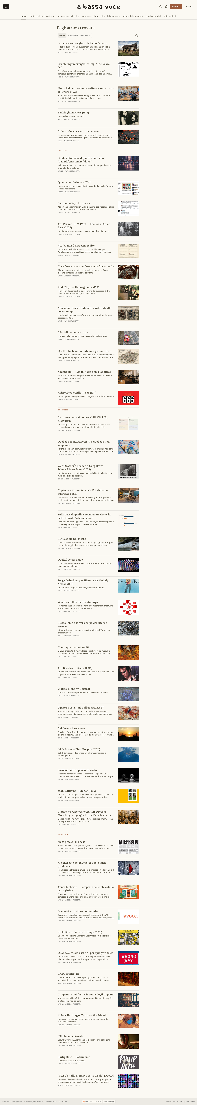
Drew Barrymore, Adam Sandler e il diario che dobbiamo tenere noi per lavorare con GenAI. (84, 1041)
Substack (169, 1101)
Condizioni (48, 1101)
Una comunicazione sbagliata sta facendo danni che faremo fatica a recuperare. (85, 187)
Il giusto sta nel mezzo (72, 538)
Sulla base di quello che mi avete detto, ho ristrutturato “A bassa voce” (84, 516)
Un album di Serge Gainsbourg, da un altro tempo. (81, 587)
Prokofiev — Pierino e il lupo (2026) (80, 932)
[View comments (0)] (77, 403)
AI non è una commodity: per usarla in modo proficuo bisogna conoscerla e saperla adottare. (83, 271)
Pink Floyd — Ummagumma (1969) (79, 287)
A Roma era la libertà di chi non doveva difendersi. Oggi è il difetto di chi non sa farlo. (85, 999)
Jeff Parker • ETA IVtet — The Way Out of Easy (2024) (84, 225)
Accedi (188, 6)
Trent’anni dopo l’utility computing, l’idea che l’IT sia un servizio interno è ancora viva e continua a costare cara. (83, 978)
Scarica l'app (109, 1101)
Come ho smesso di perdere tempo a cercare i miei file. (83, 692)
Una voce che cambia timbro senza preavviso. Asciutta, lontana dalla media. (83, 1020)
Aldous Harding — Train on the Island (82, 1015)
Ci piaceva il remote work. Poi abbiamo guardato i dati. (83, 492)
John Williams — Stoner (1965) (77, 790)
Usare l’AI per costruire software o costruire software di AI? (86, 90)
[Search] (160, 6)
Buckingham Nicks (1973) (73, 112)
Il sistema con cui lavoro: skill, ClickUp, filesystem (83, 419)
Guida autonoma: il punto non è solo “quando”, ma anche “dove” (81, 159)
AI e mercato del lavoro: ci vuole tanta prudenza (82, 864)
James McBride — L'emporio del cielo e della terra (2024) (86, 888)
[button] (23, 16)
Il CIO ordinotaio (68, 973)
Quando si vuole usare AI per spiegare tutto (85, 952)
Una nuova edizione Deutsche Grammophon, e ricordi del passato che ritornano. (84, 937)
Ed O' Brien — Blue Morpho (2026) (79, 749)
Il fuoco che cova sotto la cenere (78, 131)
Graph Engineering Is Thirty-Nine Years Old (83, 65)
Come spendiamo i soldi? (73, 647)
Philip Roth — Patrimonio (74, 1057)
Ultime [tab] (62, 35)
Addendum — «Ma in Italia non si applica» (84, 371)
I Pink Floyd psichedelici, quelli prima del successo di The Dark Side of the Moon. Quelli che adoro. (84, 292)
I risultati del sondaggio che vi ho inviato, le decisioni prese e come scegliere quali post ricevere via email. (86, 523)
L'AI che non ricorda (70, 1036)
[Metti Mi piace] (59, 403)
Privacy (40, 1101)
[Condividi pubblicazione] (166, 6)
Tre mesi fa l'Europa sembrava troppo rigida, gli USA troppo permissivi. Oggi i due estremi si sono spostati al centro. (85, 543)
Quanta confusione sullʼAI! (74, 182)
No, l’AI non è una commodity (76, 245)
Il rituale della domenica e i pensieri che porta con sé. (82, 336)
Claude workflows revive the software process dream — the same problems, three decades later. (85, 820)
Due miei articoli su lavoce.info (78, 911)
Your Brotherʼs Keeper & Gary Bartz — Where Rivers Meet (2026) (82, 467)
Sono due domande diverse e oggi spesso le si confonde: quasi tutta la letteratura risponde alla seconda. (84, 96)
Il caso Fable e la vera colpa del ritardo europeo (82, 624)
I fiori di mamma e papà (73, 332)
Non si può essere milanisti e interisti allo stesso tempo (84, 309)
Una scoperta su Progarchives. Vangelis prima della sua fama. (86, 396)
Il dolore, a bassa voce (71, 728)
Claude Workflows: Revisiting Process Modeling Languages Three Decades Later (84, 813)
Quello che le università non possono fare (84, 351)
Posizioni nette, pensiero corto (77, 770)
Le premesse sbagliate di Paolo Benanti (82, 43)
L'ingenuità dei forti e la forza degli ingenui (86, 994)
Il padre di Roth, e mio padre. (71, 1060)
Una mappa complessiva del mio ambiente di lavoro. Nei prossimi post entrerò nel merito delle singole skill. (84, 425)
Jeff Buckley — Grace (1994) (75, 668)
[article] (98, 49)
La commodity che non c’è (74, 203)
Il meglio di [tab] (73, 35)
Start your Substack (93, 1101)
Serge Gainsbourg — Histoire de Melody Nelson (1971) (83, 582)
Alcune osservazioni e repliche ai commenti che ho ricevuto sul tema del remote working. (85, 376)
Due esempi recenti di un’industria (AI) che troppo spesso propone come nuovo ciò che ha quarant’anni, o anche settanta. (84, 1080)
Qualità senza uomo (70, 559)
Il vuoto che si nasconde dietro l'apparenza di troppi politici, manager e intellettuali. (85, 564)
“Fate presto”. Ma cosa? (72, 841)
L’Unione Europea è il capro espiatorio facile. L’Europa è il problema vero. (84, 631)
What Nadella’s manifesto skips (78, 602)
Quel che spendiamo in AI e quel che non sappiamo (84, 443)
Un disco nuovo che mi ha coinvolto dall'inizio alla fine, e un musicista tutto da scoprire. (85, 474)
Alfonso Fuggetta (73, 53)
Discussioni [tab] (85, 35)
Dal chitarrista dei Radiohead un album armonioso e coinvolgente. (82, 754)
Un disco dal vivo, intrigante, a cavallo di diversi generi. (83, 231)
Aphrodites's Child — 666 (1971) (77, 392)
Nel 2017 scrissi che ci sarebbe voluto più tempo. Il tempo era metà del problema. (84, 166)
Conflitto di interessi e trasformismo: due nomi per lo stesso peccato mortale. (85, 316)
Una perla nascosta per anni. (71, 116)
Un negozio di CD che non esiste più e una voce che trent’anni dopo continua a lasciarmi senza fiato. (86, 673)
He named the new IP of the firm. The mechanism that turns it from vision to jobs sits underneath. (85, 607)
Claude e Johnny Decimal (74, 688)
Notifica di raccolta (60, 1101)
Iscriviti (176, 6)
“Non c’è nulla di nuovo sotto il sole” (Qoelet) (86, 1075)
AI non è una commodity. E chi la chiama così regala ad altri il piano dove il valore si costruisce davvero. (86, 208)
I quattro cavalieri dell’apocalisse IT (81, 707)
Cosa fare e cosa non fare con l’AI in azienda (86, 266)
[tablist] (75, 35)
